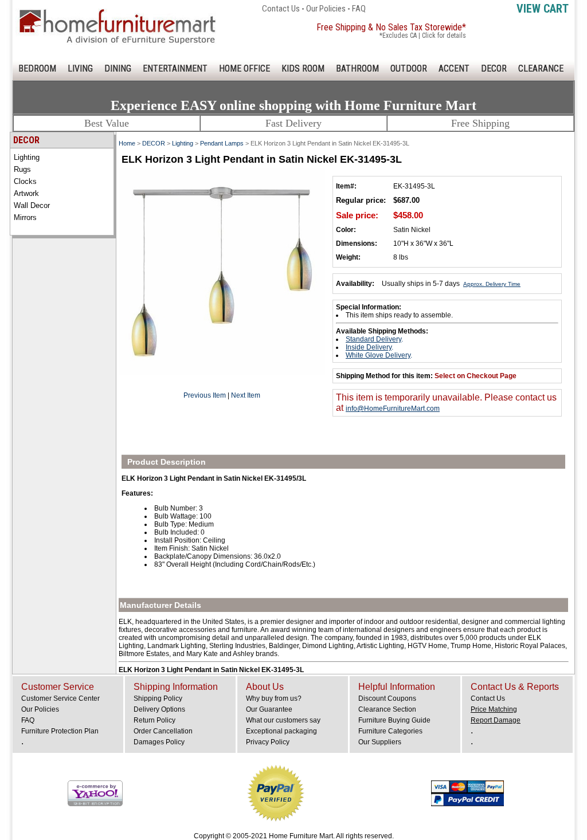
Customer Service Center (60, 698)
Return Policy (154, 720)
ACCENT (454, 68)
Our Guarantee (269, 709)
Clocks (25, 181)
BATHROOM (357, 68)
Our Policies (326, 8)
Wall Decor (32, 205)
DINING (117, 68)
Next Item (245, 395)
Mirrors (25, 217)
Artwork (26, 193)
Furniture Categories (390, 731)
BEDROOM (37, 68)
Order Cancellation (163, 731)
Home (127, 143)
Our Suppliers (379, 742)
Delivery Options (159, 709)
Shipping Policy (158, 698)
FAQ (359, 8)
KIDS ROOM (302, 68)
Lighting (27, 157)
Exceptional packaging (281, 731)
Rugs (22, 169)
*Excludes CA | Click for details (422, 36)
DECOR (494, 68)
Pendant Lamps (222, 143)
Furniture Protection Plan (60, 731)
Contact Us (281, 8)
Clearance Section (387, 709)
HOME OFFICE (244, 68)
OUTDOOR (408, 68)
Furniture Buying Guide (394, 720)
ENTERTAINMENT (175, 68)
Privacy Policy (267, 742)
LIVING (80, 68)
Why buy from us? (274, 698)
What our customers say (283, 720)
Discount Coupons (387, 698)
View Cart (542, 8)
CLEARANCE (540, 68)
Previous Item (204, 395)
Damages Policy (159, 742)
